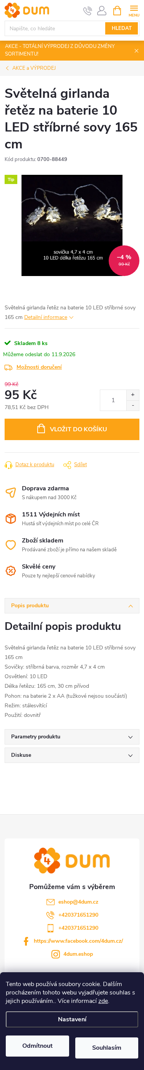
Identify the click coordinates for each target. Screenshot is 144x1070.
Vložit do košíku (78, 429)
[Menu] (134, 10)
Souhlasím (106, 1048)
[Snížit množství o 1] (132, 405)
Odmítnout (37, 1046)
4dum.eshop (78, 954)
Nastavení (72, 1019)
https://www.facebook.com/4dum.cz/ (78, 941)
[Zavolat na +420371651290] (88, 11)
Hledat (122, 28)
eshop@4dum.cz (78, 902)
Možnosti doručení (39, 367)
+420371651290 (78, 915)
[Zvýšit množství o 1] (132, 395)
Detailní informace (45, 317)
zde (103, 1001)
